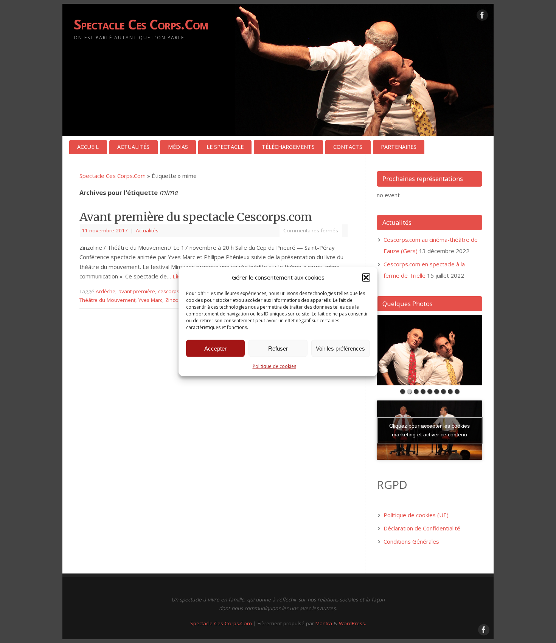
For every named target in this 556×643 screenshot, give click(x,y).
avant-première (136, 291)
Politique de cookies (274, 366)
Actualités (147, 230)
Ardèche (105, 291)
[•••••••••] (429, 350)
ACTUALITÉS (133, 146)
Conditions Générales (411, 541)
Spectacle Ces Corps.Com (141, 24)
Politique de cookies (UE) (416, 515)
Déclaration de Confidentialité (422, 528)
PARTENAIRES (398, 146)
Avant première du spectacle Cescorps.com (195, 217)
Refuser (278, 348)
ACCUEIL (88, 146)
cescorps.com (174, 291)
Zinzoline (176, 300)
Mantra (323, 623)
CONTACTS (347, 146)
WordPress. (352, 623)
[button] (366, 277)
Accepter (215, 348)
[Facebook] (482, 16)
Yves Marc (150, 300)
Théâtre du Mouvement (107, 300)
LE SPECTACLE (225, 146)
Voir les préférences (340, 348)
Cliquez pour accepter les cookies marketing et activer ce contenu (429, 430)
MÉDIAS (178, 146)
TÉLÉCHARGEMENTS (288, 146)
